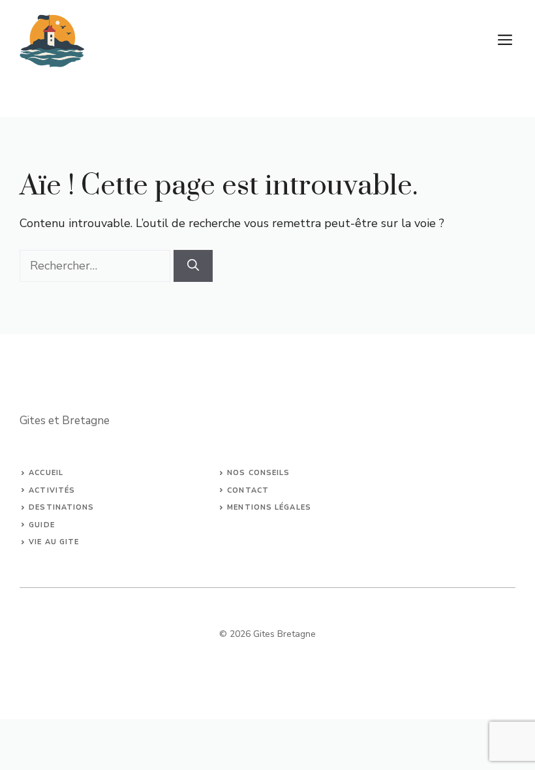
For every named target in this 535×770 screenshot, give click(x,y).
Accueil (46, 473)
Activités (52, 490)
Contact (248, 490)
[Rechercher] (193, 266)
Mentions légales (269, 507)
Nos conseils (258, 473)
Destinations (61, 507)
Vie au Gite (54, 542)
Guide (42, 525)
